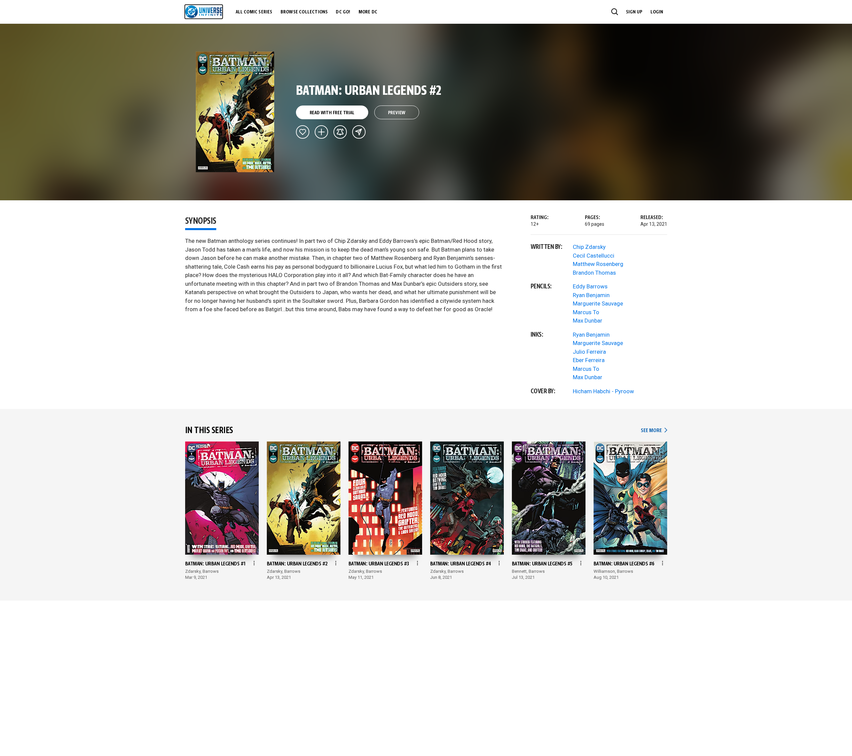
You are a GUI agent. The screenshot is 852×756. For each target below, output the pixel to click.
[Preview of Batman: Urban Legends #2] (235, 112)
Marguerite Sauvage (598, 303)
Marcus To (586, 312)
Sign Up (634, 12)
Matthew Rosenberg (598, 264)
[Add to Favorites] (302, 132)
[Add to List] (321, 132)
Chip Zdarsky (589, 247)
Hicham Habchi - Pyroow (603, 391)
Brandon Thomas (594, 272)
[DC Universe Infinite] (203, 11)
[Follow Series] (340, 132)
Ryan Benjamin (591, 295)
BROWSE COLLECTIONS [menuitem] (304, 12)
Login (656, 12)
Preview (397, 113)
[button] (615, 12)
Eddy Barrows (590, 286)
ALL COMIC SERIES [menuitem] (254, 12)
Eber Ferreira (589, 360)
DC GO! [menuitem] (343, 12)
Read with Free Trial (332, 113)
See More (654, 430)
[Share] (359, 132)
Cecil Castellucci (593, 255)
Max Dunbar (587, 320)
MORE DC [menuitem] (368, 12)
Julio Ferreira (589, 351)
